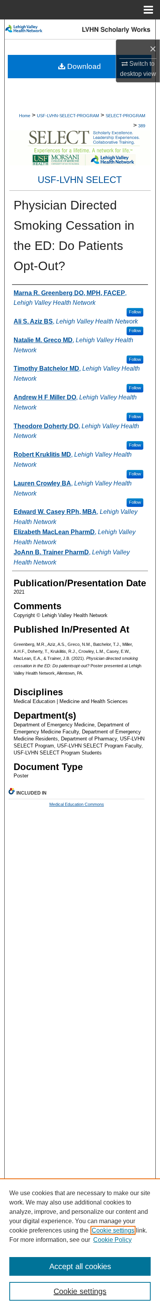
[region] (80, 1244)
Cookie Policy (112, 1239)
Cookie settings (113, 1230)
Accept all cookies (80, 1266)
